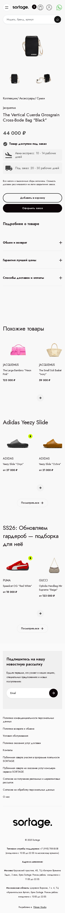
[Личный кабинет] (49, 7)
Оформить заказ (32, 208)
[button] (6, 7)
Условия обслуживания (15, 736)
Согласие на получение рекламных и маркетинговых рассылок (31, 780)
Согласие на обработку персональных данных (29, 789)
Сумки (41, 98)
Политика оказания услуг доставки (22, 743)
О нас (6, 797)
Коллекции (10, 98)
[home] (21, 7)
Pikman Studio (39, 907)
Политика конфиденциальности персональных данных (28, 719)
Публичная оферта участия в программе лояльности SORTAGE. (31, 759)
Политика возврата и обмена (18, 728)
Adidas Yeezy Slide (25, 422)
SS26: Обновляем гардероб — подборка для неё (30, 536)
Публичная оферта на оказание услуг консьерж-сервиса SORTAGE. (29, 770)
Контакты (8, 750)
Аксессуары (27, 98)
